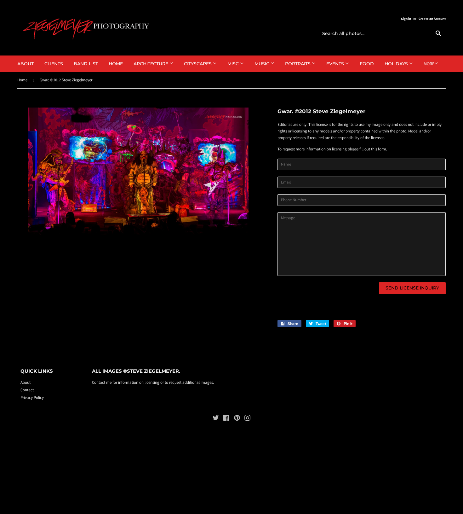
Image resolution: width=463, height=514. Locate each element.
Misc (233, 64)
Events (335, 64)
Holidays (397, 64)
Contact (27, 390)
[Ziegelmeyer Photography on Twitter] (216, 419)
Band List (86, 64)
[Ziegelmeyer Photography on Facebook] (226, 419)
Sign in (406, 18)
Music (262, 64)
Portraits (298, 64)
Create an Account (432, 18)
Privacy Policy (32, 397)
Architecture (151, 64)
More (429, 64)
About (25, 64)
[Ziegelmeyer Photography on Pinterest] (237, 419)
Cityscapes (198, 64)
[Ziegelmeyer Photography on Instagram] (247, 419)
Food (367, 64)
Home (116, 64)
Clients (53, 64)
